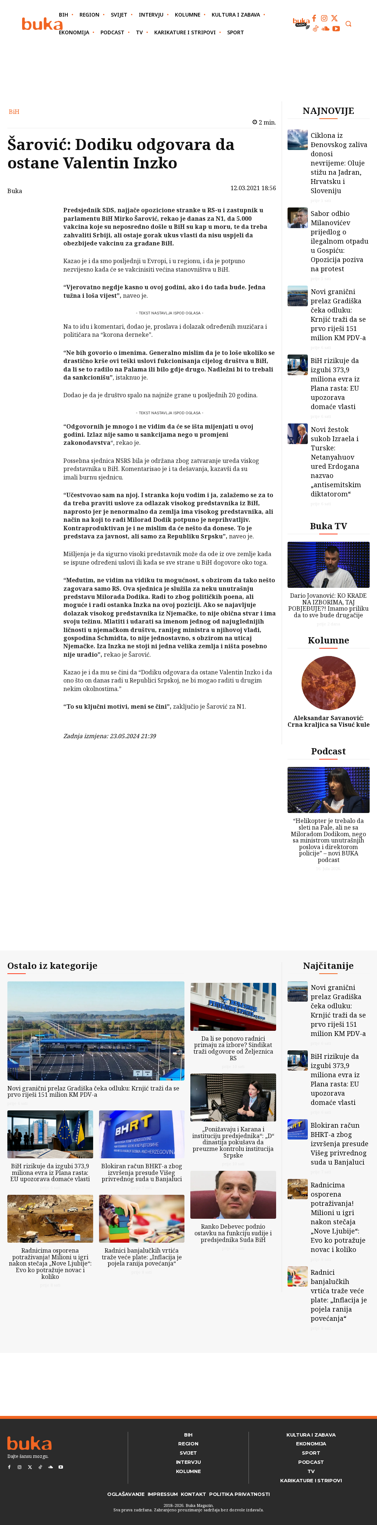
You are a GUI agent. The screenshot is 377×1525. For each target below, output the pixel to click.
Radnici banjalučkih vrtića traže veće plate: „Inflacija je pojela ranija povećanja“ (142, 1256)
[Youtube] (336, 28)
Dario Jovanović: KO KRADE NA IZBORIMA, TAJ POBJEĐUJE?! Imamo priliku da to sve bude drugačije (328, 605)
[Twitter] (334, 18)
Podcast (328, 751)
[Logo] (42, 23)
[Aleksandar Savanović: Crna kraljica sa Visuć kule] (329, 683)
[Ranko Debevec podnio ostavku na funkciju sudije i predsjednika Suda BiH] (233, 1195)
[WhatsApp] (44, 265)
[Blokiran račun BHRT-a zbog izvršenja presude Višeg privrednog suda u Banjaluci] (142, 1134)
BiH (14, 112)
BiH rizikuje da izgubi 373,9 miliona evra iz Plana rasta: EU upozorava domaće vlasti (335, 383)
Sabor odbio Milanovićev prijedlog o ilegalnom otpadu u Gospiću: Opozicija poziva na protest (340, 241)
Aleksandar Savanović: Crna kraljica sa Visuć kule (329, 721)
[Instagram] (324, 18)
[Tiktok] (315, 28)
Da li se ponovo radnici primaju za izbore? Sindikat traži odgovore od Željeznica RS (233, 1048)
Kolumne (328, 640)
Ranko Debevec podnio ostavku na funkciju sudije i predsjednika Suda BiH (233, 1232)
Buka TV (328, 526)
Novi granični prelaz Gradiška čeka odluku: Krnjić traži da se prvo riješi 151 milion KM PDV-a (338, 314)
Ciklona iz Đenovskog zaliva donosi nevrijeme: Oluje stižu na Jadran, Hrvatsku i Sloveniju (339, 163)
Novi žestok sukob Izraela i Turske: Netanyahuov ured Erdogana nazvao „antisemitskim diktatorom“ (336, 461)
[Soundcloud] (326, 28)
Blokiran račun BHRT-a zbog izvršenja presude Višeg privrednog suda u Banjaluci (141, 1172)
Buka (14, 191)
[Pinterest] (44, 248)
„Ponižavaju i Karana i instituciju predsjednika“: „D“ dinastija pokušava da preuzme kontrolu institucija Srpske (233, 1142)
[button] (348, 23)
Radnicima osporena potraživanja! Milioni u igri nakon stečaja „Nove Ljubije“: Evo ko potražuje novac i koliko (50, 1263)
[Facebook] (314, 18)
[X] (44, 230)
